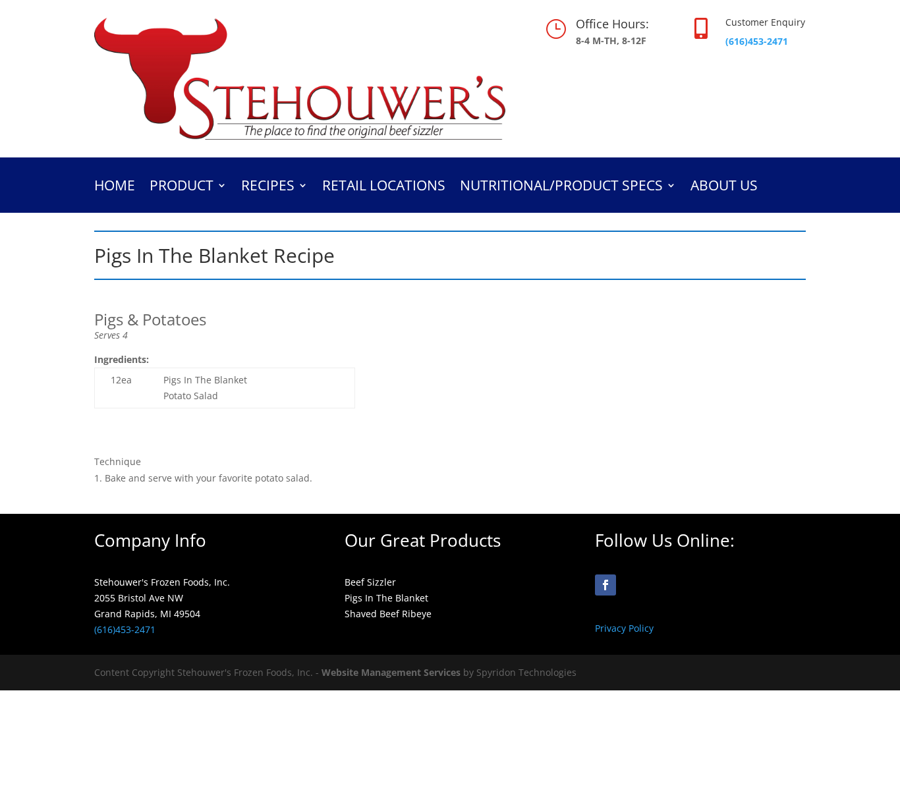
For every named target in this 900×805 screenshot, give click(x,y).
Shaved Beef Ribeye (388, 613)
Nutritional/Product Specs (561, 187)
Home (114, 187)
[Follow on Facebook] (605, 585)
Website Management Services (391, 672)
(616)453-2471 (756, 41)
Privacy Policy (624, 628)
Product (181, 187)
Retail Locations (383, 187)
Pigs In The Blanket (386, 598)
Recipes (268, 187)
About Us (724, 187)
